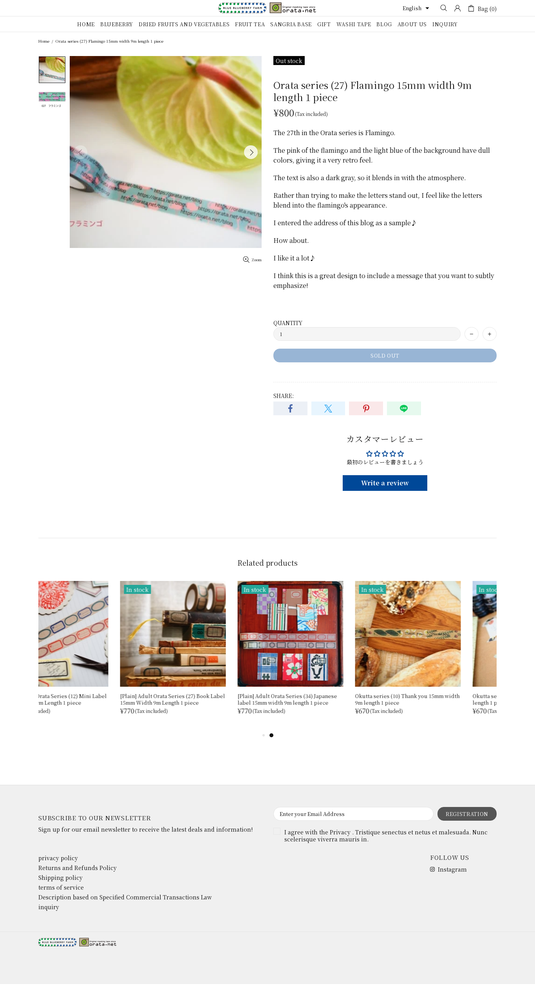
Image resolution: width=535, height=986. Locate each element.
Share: (283, 395)
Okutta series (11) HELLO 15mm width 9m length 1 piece (325, 699)
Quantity (287, 322)
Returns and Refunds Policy (77, 867)
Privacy (340, 832)
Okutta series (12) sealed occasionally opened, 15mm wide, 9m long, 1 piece (439, 699)
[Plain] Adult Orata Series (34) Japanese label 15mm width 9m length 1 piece (88, 699)
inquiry (48, 906)
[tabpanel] (326, 656)
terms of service (61, 887)
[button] (416, 8)
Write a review (385, 482)
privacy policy (58, 857)
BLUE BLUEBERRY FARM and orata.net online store (267, 7)
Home (43, 41)
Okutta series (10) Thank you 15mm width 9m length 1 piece (208, 699)
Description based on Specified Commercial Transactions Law (125, 897)
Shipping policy (60, 877)
